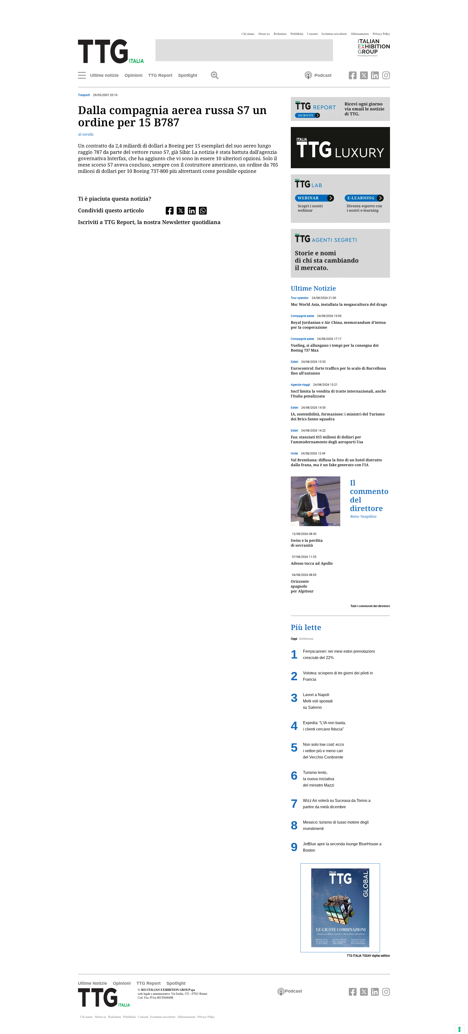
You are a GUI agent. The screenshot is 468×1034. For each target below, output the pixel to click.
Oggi (294, 638)
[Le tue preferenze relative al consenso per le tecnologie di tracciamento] (459, 1029)
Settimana (306, 638)
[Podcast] (308, 75)
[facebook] (352, 75)
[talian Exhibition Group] (374, 47)
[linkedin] (374, 75)
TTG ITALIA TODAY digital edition (368, 955)
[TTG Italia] (111, 51)
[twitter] (363, 75)
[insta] (385, 75)
